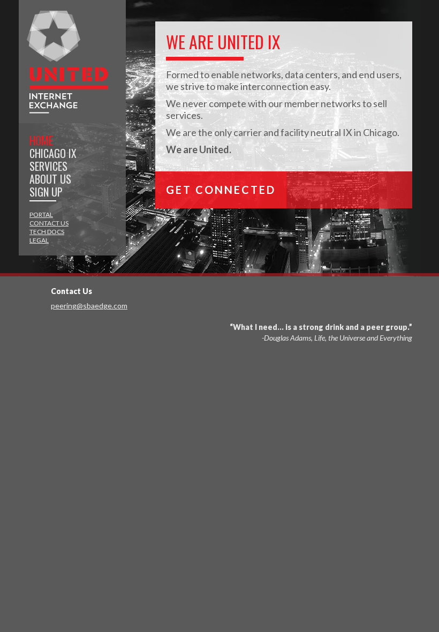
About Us (50, 178)
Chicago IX (53, 153)
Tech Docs (46, 232)
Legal (39, 240)
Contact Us (49, 223)
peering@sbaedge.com (89, 305)
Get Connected (221, 189)
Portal (41, 214)
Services (48, 166)
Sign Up (46, 191)
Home (41, 140)
